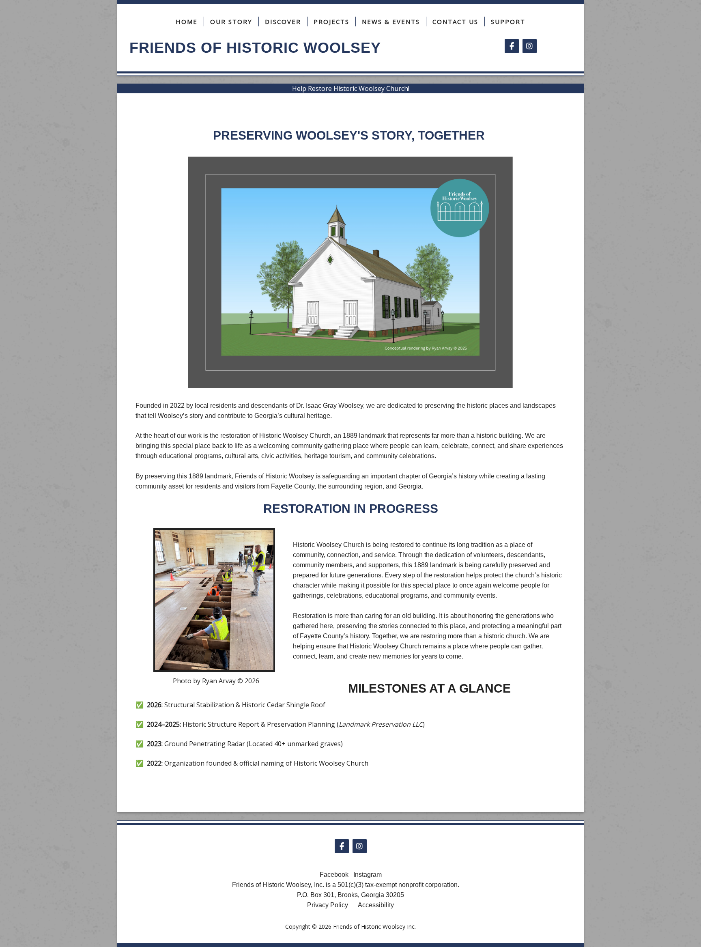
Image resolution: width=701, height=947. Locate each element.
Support (508, 21)
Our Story (231, 21)
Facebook (334, 874)
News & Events (391, 21)
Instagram (367, 874)
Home (187, 21)
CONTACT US (455, 21)
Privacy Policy (327, 905)
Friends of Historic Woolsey (255, 47)
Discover (283, 21)
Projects (331, 21)
